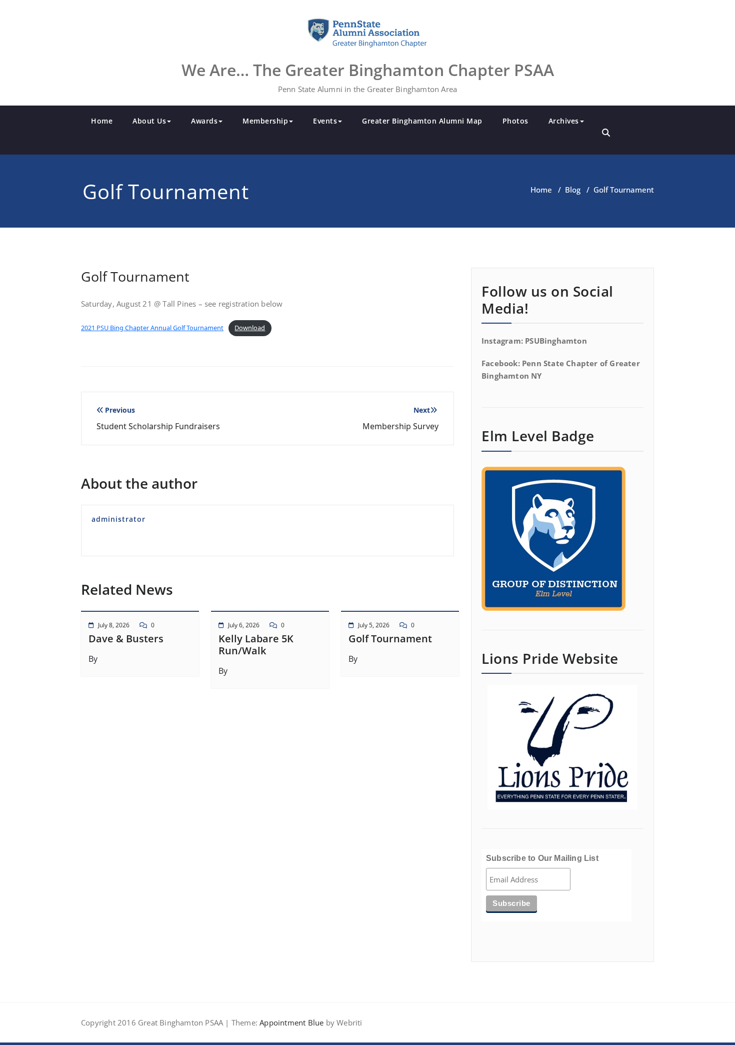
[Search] (606, 132)
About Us (149, 121)
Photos (515, 121)
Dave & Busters (126, 638)
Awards (204, 121)
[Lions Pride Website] (563, 747)
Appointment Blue (291, 1022)
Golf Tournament (390, 638)
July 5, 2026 (374, 625)
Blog (572, 190)
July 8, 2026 (114, 625)
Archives (563, 121)
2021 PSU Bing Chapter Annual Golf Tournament (152, 327)
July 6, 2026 (244, 625)
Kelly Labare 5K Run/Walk (256, 644)
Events (325, 121)
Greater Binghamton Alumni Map (422, 121)
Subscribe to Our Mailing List (542, 858)
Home (101, 121)
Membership (265, 121)
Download (249, 327)
